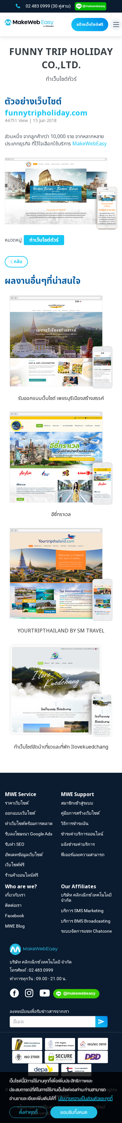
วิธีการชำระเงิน (75, 823)
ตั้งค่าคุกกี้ (28, 1112)
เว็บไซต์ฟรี (14, 864)
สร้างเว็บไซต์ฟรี (89, 24)
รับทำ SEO (14, 844)
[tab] (33, 795)
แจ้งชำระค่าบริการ (78, 844)
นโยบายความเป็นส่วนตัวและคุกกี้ (85, 1099)
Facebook (14, 915)
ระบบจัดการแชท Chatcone (86, 931)
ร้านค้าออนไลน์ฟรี (21, 875)
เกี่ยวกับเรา (15, 894)
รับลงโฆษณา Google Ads (28, 833)
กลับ (17, 261)
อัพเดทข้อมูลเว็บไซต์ (24, 854)
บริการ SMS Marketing (82, 910)
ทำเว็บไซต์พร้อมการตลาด (29, 823)
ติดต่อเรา (13, 905)
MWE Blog (15, 926)
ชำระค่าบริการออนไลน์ (82, 833)
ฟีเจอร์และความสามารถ (82, 854)
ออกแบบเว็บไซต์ (20, 813)
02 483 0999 (38, 5)
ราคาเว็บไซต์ (16, 803)
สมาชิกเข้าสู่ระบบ (77, 803)
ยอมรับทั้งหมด (73, 1112)
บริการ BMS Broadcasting (85, 921)
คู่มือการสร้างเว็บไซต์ (80, 813)
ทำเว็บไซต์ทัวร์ (43, 240)
